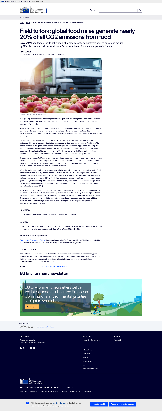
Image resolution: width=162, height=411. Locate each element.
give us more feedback (46, 327)
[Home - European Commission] (35, 9)
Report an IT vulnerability (28, 391)
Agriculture (86, 354)
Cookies (64, 391)
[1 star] (20, 326)
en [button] (94, 10)
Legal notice (87, 391)
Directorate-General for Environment (55, 266)
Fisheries (85, 357)
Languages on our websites (49, 391)
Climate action (87, 361)
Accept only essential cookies (122, 404)
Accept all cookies (99, 404)
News (28, 22)
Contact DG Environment (90, 340)
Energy (84, 365)
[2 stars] (22, 326)
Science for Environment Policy (33, 240)
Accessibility (118, 340)
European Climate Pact (90, 369)
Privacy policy (75, 391)
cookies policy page (59, 403)
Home (22, 22)
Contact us (69, 387)
